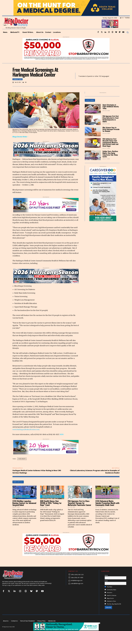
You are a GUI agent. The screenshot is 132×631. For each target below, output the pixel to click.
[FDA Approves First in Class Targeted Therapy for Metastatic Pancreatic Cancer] (80, 497)
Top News (109, 591)
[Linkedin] (105, 37)
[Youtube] (123, 37)
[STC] (66, 13)
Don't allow (89, 2)
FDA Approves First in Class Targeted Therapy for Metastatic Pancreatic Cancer (79, 507)
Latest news (90, 105)
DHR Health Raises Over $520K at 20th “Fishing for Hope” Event (51, 507)
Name (106, 580)
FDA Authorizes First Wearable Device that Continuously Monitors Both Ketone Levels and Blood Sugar (110, 147)
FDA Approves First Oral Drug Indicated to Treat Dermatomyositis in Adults (111, 123)
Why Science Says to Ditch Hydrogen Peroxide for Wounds (111, 134)
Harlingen (22, 463)
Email (106, 585)
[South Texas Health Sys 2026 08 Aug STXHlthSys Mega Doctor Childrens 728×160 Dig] (46, 210)
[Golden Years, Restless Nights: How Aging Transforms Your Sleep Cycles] (93, 160)
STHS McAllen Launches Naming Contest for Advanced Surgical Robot (24, 507)
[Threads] (112, 37)
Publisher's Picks (111, 606)
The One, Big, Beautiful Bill (113, 608)
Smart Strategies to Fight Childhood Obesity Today (111, 111)
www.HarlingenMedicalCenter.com (25, 434)
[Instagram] (109, 37)
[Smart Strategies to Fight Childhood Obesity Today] (93, 113)
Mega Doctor (110, 603)
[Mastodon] (119, 37)
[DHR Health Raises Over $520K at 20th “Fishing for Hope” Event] (52, 497)
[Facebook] (98, 37)
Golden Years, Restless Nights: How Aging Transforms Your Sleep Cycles (110, 159)
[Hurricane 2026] (46, 154)
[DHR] (66, 630)
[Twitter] (102, 37)
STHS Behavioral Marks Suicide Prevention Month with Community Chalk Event (107, 507)
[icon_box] (76, 579)
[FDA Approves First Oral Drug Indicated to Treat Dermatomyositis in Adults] (93, 125)
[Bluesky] (116, 37)
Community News (17, 84)
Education (109, 597)
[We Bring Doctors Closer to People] (15, 579)
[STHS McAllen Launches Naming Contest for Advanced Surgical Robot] (24, 497)
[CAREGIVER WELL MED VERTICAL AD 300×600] (88, 199)
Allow (96, 2)
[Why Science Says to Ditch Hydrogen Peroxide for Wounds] (93, 136)
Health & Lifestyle (111, 600)
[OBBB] (110, 29)
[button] (127, 37)
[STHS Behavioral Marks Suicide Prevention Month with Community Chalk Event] (107, 497)
